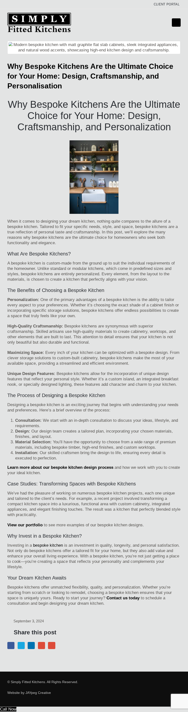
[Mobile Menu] (176, 22)
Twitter (21, 645)
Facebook (10, 645)
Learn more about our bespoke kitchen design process (60, 467)
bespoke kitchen (48, 545)
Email (51, 645)
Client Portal (166, 4)
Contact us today (123, 598)
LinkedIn (31, 645)
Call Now (8, 709)
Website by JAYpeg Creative (29, 693)
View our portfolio (25, 525)
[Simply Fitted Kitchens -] (39, 22)
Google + (41, 645)
